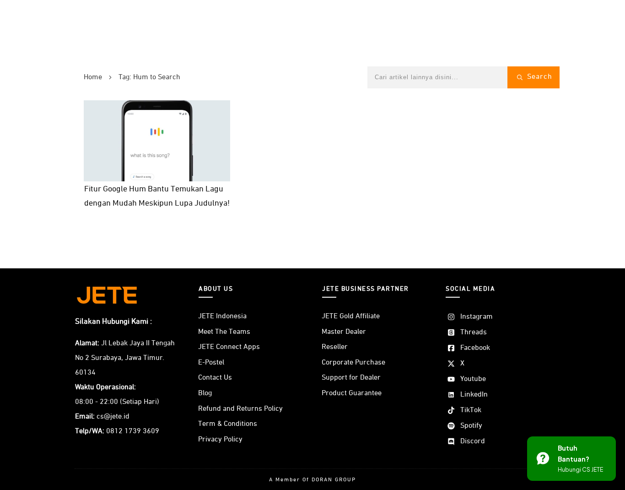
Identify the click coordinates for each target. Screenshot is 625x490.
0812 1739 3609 (132, 431)
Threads (473, 332)
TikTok (470, 410)
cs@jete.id (113, 416)
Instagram (476, 317)
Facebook (475, 348)
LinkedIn (474, 394)
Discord (472, 441)
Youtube (473, 379)
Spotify (471, 426)
